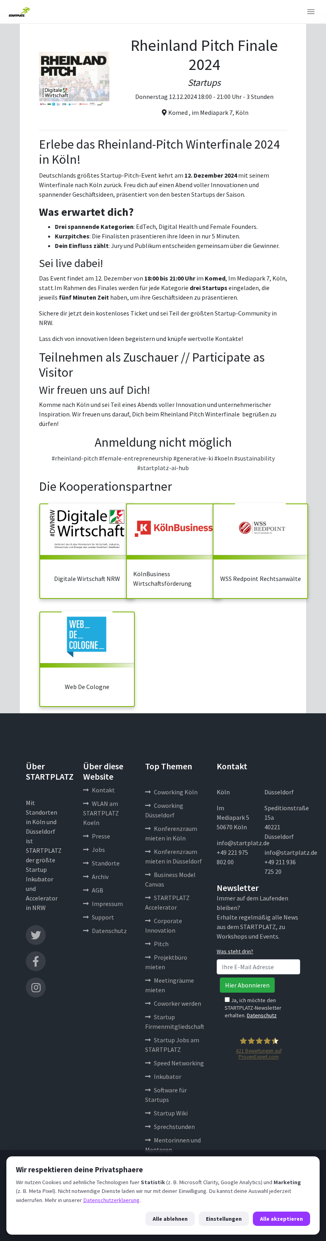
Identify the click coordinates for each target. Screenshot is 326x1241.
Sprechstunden (174, 1127)
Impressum (107, 904)
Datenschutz (109, 931)
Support (103, 917)
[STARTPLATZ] (19, 12)
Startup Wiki (171, 1113)
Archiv (100, 877)
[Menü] (311, 12)
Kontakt (103, 790)
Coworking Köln (176, 792)
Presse (101, 836)
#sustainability (254, 458)
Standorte (106, 863)
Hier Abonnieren (247, 985)
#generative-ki (193, 458)
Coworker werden (177, 1003)
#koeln (223, 458)
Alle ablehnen (170, 1218)
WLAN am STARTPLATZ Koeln (101, 813)
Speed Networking (179, 1063)
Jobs (98, 850)
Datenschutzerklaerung (111, 1200)
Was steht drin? (235, 951)
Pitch (161, 944)
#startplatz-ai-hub (163, 468)
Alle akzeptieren (281, 1218)
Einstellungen (224, 1218)
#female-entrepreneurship (135, 458)
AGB (97, 890)
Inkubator (167, 1076)
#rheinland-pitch (75, 458)
